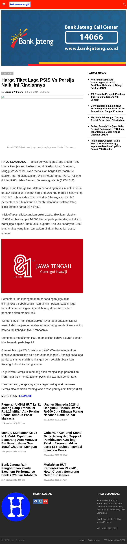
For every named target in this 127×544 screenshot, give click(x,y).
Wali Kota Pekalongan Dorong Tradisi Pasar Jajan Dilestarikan (108, 119)
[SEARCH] (124, 4)
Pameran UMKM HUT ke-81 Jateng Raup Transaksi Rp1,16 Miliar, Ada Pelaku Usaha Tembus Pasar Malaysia (21, 411)
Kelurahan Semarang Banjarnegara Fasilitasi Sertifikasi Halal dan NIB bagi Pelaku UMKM (106, 83)
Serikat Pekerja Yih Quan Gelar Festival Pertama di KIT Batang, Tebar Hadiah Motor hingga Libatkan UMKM (108, 130)
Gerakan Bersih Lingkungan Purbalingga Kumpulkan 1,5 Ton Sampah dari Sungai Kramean (108, 108)
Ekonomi (25, 396)
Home (81, 540)
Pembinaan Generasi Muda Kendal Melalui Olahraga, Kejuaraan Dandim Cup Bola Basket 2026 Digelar (106, 144)
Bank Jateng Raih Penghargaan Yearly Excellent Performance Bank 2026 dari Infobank (19, 470)
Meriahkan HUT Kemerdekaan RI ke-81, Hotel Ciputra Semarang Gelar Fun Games (61, 470)
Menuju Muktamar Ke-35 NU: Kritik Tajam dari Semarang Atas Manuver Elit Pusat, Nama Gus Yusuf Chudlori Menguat (19, 439)
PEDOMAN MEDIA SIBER (114, 540)
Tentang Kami (94, 540)
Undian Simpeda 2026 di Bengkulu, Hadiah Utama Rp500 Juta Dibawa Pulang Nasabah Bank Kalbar (63, 410)
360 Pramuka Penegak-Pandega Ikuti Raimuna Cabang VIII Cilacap (108, 97)
